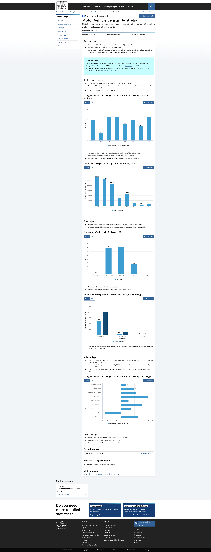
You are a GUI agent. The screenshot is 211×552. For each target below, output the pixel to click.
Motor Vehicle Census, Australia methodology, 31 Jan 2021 (102, 474)
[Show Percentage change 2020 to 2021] (119, 147)
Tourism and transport (82, 12)
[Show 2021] (121, 343)
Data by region (86, 530)
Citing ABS (107, 533)
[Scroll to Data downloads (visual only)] (103, 449)
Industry (71, 12)
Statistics (86, 6)
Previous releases (139, 35)
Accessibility (131, 550)
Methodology (62, 42)
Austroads (128, 66)
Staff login (147, 550)
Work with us (108, 528)
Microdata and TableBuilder (90, 535)
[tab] (87, 102)
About (131, 6)
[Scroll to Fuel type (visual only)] (95, 221)
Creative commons (66, 550)
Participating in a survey (114, 6)
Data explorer (86, 537)
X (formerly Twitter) (142, 537)
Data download (148, 16)
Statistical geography (88, 533)
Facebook (139, 533)
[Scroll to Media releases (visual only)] (74, 481)
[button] (151, 6)
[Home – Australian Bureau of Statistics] (61, 526)
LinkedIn (138, 540)
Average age (62, 35)
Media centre (108, 530)
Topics (84, 528)
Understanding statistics (89, 545)
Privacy (115, 550)
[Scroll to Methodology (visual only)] (100, 471)
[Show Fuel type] (118, 281)
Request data (86, 542)
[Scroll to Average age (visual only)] (99, 435)
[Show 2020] (115, 343)
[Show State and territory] (118, 212)
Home (58, 12)
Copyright (85, 550)
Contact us (107, 537)
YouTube (139, 542)
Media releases (63, 46)
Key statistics (62, 20)
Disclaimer (100, 550)
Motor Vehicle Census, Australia (101, 12)
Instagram (139, 535)
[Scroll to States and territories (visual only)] (109, 80)
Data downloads (63, 39)
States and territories (64, 24)
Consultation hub (109, 535)
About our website (110, 525)
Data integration (87, 540)
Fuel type (61, 28)
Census (97, 6)
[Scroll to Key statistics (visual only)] (100, 41)
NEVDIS (144, 68)
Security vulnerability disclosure (114, 540)
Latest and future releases (90, 525)
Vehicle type (62, 31)
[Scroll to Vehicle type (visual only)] (99, 357)
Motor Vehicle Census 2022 (109, 70)
